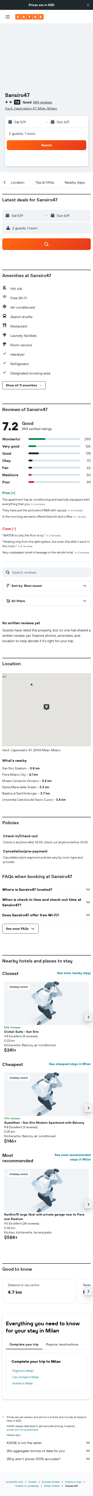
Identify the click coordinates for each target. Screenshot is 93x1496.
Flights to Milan (23, 1371)
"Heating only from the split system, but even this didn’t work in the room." (46, 544)
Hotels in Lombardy (27, 1485)
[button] (88, 5)
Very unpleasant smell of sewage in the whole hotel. (45, 552)
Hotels (32, 1481)
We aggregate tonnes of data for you (36, 1451)
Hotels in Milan (22, 1383)
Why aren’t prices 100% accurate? (33, 1459)
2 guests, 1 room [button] (22, 133)
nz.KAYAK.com (14, 1481)
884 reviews (42, 102)
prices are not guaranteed (22, 1429)
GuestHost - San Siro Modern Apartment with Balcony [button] (44, 1123)
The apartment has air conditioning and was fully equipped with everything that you (46, 501)
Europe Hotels (51, 1481)
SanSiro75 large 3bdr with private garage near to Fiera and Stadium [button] (44, 1216)
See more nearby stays (74, 973)
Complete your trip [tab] (24, 1344)
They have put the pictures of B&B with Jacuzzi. (42, 510)
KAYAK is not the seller (24, 1442)
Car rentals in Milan (25, 1377)
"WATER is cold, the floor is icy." (31, 535)
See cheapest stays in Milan (70, 1064)
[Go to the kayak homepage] (29, 16)
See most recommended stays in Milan (73, 1157)
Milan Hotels (52, 1485)
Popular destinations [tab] (62, 1344)
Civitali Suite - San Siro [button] (21, 1032)
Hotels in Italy (73, 1481)
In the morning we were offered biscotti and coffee (44, 516)
